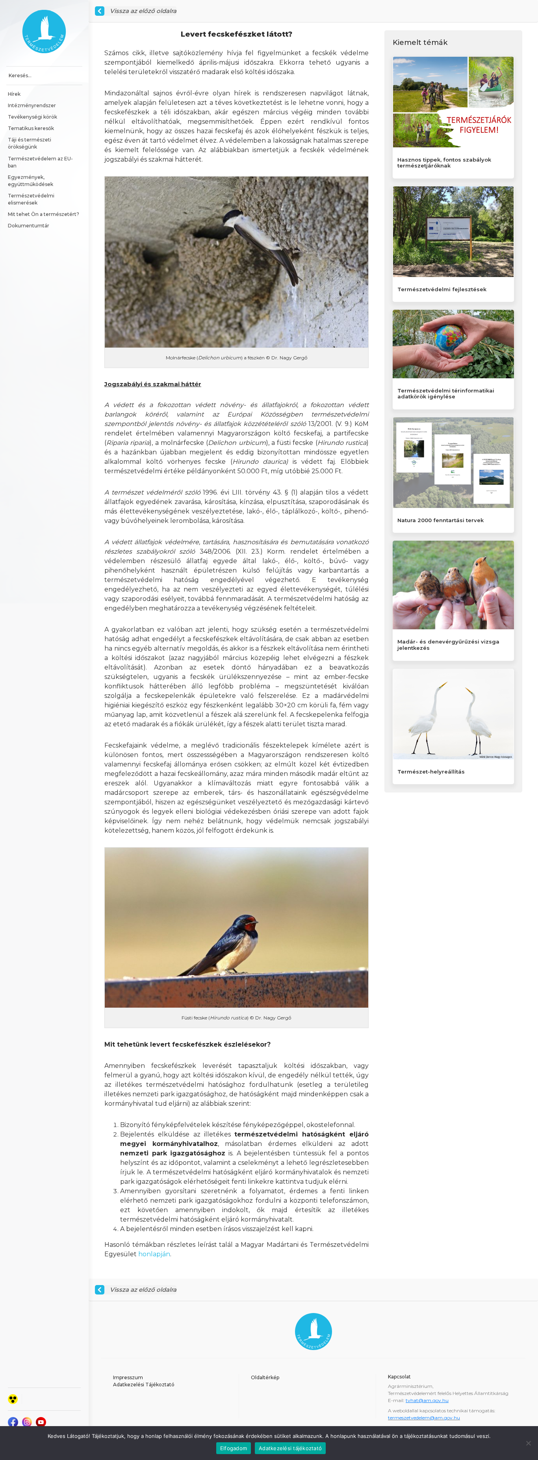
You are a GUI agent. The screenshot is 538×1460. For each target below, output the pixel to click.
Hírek (14, 94)
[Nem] (528, 1443)
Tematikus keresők (31, 128)
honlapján (154, 1254)
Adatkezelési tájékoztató (290, 1448)
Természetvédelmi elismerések (32, 199)
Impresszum (128, 1377)
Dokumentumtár (28, 226)
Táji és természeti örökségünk (30, 143)
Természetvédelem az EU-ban (40, 162)
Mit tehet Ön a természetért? (43, 214)
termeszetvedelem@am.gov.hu (424, 1418)
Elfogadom (233, 1448)
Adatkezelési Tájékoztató (143, 1384)
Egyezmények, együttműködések (30, 180)
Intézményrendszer (32, 105)
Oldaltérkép (265, 1377)
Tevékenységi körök (32, 117)
